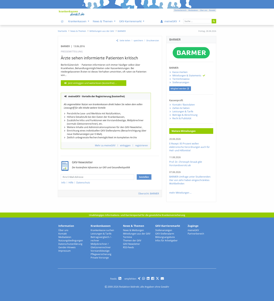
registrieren (141, 145)
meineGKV (193, 230)
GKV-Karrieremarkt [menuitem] (130, 21)
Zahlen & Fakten (181, 108)
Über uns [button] (203, 10)
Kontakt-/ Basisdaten (183, 104)
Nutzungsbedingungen (70, 240)
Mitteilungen (186, 75)
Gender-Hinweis (67, 247)
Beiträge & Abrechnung (185, 114)
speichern (138, 40)
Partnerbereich (196, 233)
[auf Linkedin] (148, 278)
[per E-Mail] (162, 278)
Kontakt (62, 233)
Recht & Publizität (181, 118)
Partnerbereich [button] (180, 10)
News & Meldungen (133, 230)
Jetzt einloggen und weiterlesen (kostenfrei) (91, 83)
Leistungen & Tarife (182, 111)
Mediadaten (64, 237)
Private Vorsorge (100, 257)
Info (63, 182)
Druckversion (152, 40)
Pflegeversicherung (101, 254)
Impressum (64, 250)
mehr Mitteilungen (179, 192)
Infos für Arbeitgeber (166, 240)
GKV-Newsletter (131, 243)
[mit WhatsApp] (143, 278)
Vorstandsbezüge (100, 250)
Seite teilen (125, 40)
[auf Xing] (139, 278)
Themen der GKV (132, 240)
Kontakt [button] (212, 10)
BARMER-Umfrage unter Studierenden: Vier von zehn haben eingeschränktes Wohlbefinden (190, 180)
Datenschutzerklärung (70, 243)
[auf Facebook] (152, 278)
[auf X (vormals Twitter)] (157, 278)
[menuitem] (62, 21)
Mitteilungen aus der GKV (136, 233)
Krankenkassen (101, 225)
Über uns (63, 230)
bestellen (144, 177)
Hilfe (70, 182)
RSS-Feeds (128, 247)
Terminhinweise (181, 78)
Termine (127, 237)
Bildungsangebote (165, 237)
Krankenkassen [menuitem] (77, 21)
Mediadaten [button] (193, 10)
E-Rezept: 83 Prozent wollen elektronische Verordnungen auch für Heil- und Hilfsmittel (189, 147)
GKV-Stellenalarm (164, 233)
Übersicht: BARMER (148, 193)
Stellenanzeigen (180, 82)
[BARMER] (191, 52)
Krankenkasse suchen (102, 230)
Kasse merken (180, 72)
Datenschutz (83, 182)
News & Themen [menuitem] (103, 21)
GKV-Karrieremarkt (167, 225)
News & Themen (133, 225)
